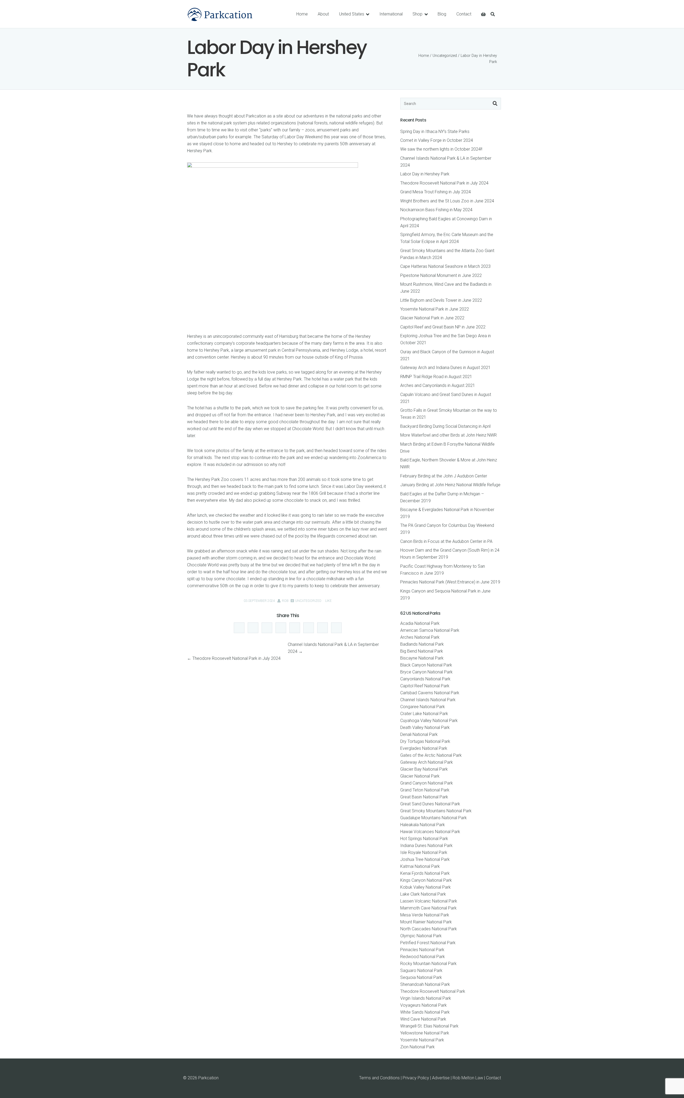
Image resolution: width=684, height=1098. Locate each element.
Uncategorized (445, 55)
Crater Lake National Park (424, 713)
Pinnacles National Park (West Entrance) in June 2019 (450, 582)
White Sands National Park (425, 1012)
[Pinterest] (308, 627)
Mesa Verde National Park (424, 914)
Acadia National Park (420, 623)
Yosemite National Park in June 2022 (434, 309)
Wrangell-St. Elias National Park (429, 1026)
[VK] (322, 627)
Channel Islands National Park (428, 699)
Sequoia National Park (421, 977)
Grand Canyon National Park (426, 783)
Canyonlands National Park (425, 678)
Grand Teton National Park (424, 790)
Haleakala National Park (422, 824)
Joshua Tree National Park (425, 859)
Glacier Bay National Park (424, 769)
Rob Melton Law (468, 1077)
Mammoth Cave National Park (428, 908)
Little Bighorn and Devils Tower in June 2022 (441, 300)
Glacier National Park (420, 776)
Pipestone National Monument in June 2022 (441, 275)
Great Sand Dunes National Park (430, 803)
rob (285, 601)
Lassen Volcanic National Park (428, 901)
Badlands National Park (422, 644)
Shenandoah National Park (425, 984)
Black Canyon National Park (426, 665)
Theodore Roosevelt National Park (432, 991)
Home (423, 55)
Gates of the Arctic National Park (431, 755)
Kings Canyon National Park (426, 880)
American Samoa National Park (429, 630)
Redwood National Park (422, 956)
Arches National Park (420, 637)
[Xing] (336, 627)
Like (328, 601)
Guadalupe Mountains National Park (433, 817)
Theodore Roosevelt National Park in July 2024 (236, 658)
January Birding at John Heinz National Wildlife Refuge (450, 484)
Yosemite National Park (422, 1039)
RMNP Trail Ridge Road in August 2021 (436, 376)
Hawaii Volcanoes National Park (430, 831)
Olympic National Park (421, 935)
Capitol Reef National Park (424, 685)
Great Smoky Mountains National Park (436, 810)
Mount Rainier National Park (426, 921)
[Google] (294, 627)
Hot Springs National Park (424, 838)
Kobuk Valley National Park (425, 887)
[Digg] (239, 627)
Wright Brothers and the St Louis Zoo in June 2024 (447, 200)
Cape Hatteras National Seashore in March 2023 (445, 266)
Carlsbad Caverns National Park (429, 692)
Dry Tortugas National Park (425, 741)
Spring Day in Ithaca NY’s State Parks (434, 131)
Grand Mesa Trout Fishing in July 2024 (435, 191)
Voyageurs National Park (423, 1005)
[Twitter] (280, 627)
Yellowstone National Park (424, 1033)
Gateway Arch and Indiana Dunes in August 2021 (445, 367)
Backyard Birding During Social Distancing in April (445, 426)
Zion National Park (417, 1046)
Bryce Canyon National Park (426, 672)
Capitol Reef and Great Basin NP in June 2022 (442, 327)
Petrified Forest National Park (428, 942)
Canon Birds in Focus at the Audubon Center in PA (446, 541)
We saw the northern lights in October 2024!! (441, 149)
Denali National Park (419, 734)
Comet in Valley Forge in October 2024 (436, 140)
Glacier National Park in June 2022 (432, 317)
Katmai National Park (420, 866)
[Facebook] (253, 627)
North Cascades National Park (428, 928)
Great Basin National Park (424, 796)
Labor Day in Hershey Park (424, 174)
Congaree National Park (422, 706)
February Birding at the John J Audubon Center (443, 476)
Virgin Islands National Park (425, 998)
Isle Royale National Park (423, 852)
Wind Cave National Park (423, 1019)
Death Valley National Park (425, 727)
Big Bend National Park (421, 651)
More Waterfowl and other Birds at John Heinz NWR (448, 435)
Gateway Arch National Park (426, 762)
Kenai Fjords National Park (425, 873)
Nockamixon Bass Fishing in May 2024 (436, 209)
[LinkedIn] (267, 627)
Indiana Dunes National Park (426, 845)
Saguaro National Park (421, 970)
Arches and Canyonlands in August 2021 (437, 385)
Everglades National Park (423, 748)
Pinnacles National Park (422, 949)
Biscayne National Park (422, 658)
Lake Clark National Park (423, 894)
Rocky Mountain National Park (428, 963)
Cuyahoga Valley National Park (429, 720)
